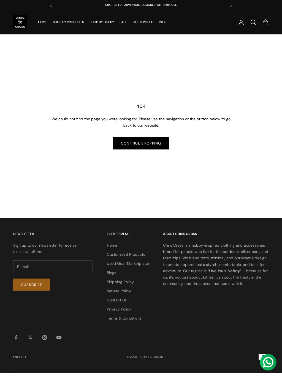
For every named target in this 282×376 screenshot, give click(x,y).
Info (162, 22)
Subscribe (31, 284)
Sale (123, 22)
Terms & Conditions (124, 318)
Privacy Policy (119, 309)
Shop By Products (68, 22)
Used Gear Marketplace (128, 263)
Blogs (111, 272)
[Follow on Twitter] (30, 337)
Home (42, 22)
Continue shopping (141, 143)
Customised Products (126, 254)
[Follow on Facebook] (16, 337)
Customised (143, 22)
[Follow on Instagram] (44, 337)
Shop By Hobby (102, 22)
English (19, 357)
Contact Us (117, 300)
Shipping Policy (120, 281)
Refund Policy (119, 290)
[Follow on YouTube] (59, 337)
